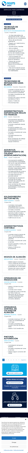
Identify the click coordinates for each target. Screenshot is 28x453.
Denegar (14, 442)
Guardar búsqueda (15, 382)
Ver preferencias (14, 446)
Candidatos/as (5, 417)
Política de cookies (8, 450)
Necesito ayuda (15, 405)
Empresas (18, 417)
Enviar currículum (15, 373)
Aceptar (14, 438)
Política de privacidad (18, 450)
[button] (25, 419)
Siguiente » (23, 359)
